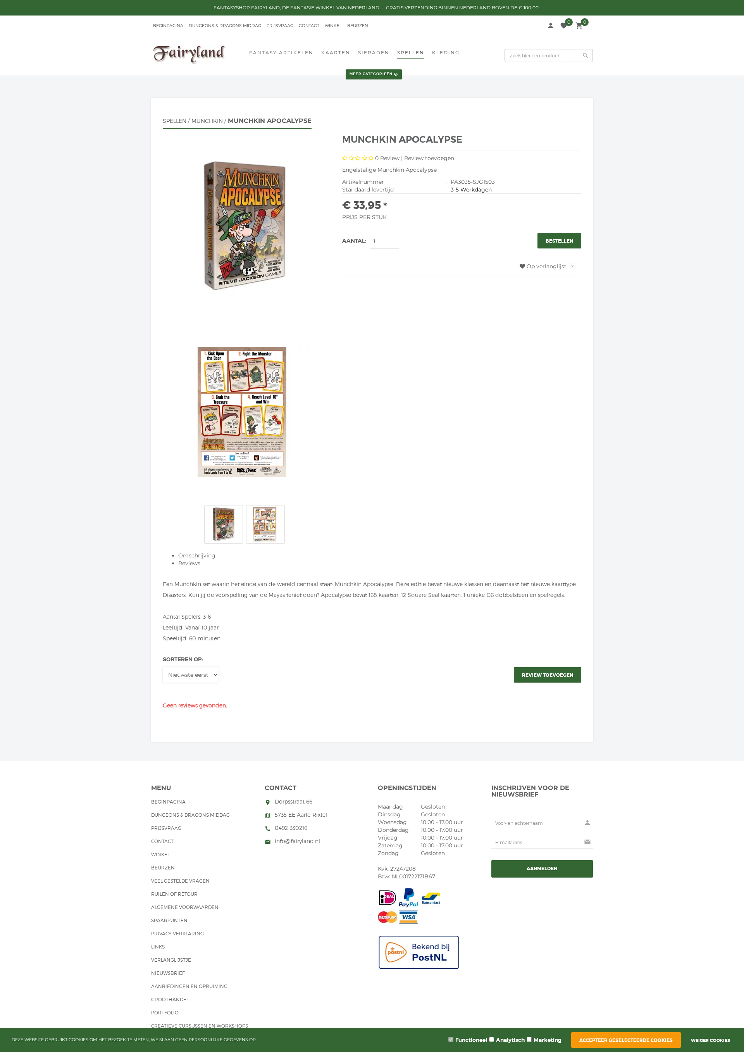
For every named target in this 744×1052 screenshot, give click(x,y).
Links (158, 947)
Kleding (446, 52)
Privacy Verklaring (177, 933)
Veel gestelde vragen (180, 881)
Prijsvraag (280, 25)
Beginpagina (168, 25)
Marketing (547, 1039)
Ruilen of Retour (174, 894)
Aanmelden (542, 869)
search (585, 55)
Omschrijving (196, 555)
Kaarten (335, 52)
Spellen (410, 52)
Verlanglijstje (171, 960)
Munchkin (207, 120)
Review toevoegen (429, 158)
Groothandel (170, 999)
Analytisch (510, 1039)
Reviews (189, 563)
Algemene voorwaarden (185, 907)
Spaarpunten (169, 920)
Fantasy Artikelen (281, 52)
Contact (309, 25)
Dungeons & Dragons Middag (225, 25)
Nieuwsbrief (168, 973)
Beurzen (357, 25)
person (551, 25)
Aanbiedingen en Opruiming (189, 986)
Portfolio (165, 1013)
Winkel (333, 25)
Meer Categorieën (371, 74)
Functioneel (471, 1039)
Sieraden (373, 52)
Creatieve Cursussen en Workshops (199, 1026)
